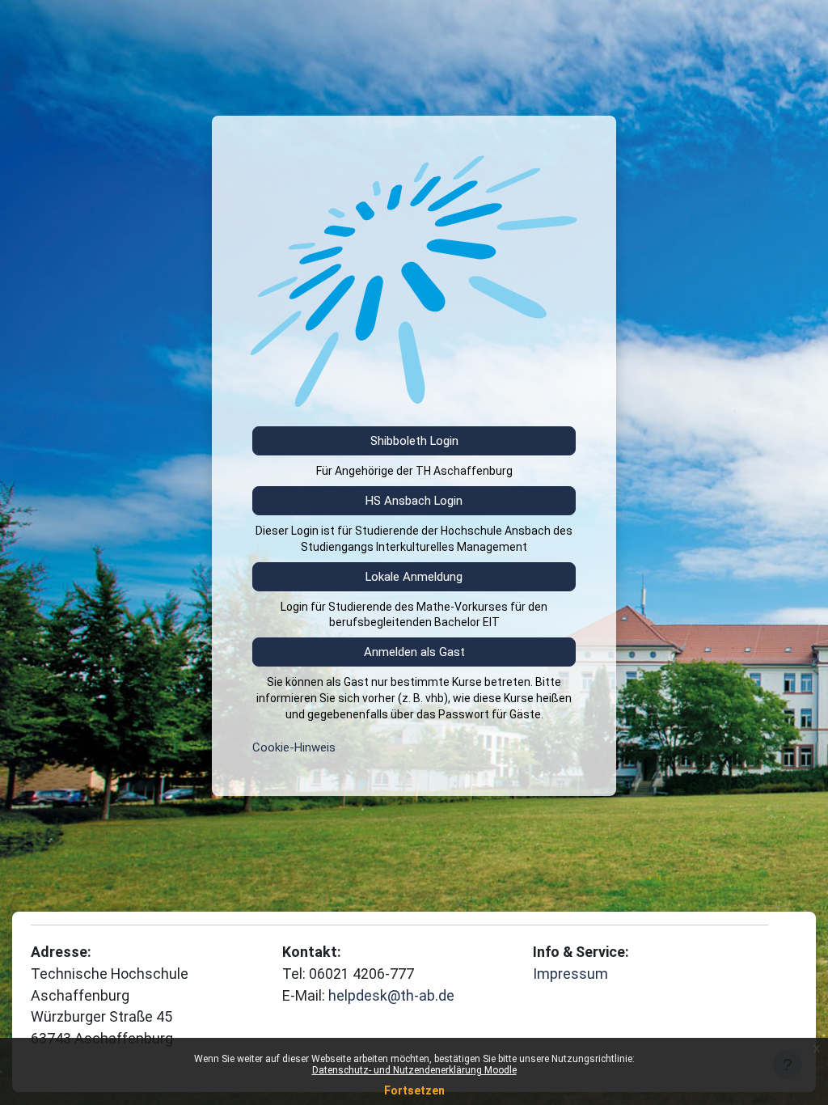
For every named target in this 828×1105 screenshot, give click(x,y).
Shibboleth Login (414, 441)
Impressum (570, 973)
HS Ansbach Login (414, 500)
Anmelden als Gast (414, 652)
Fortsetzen (414, 1090)
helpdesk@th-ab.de (391, 995)
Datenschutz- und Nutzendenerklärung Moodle (414, 1070)
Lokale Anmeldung (414, 576)
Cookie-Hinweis (294, 747)
